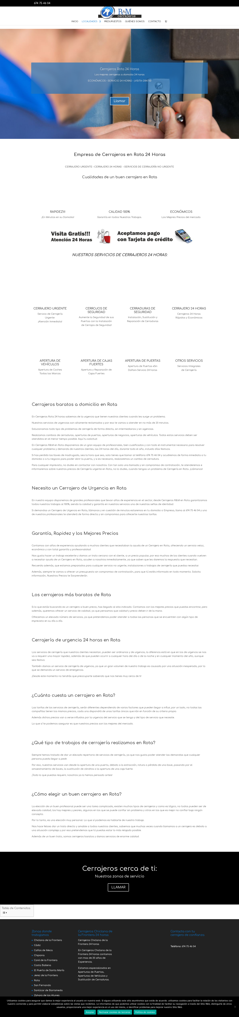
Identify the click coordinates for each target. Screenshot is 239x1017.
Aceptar (90, 1012)
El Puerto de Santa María (49, 970)
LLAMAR (118, 887)
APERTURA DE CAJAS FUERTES (96, 362)
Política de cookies (145, 1012)
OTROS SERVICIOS (189, 360)
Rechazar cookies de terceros (114, 1012)
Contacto (154, 21)
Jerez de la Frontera (46, 975)
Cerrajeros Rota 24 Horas (119, 69)
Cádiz (37, 945)
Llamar (120, 101)
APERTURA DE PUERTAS (142, 360)
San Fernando (42, 985)
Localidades (89, 21)
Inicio (75, 21)
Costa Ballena (42, 965)
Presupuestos (112, 21)
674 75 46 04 (189, 946)
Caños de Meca (43, 950)
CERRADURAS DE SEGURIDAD (142, 310)
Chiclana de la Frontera (48, 940)
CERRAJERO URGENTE (50, 308)
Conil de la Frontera (45, 960)
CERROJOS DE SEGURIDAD (96, 310)
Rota (37, 980)
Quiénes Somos (135, 21)
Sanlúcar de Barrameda (48, 990)
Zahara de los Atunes (47, 995)
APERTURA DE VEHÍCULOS (50, 362)
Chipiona (39, 955)
